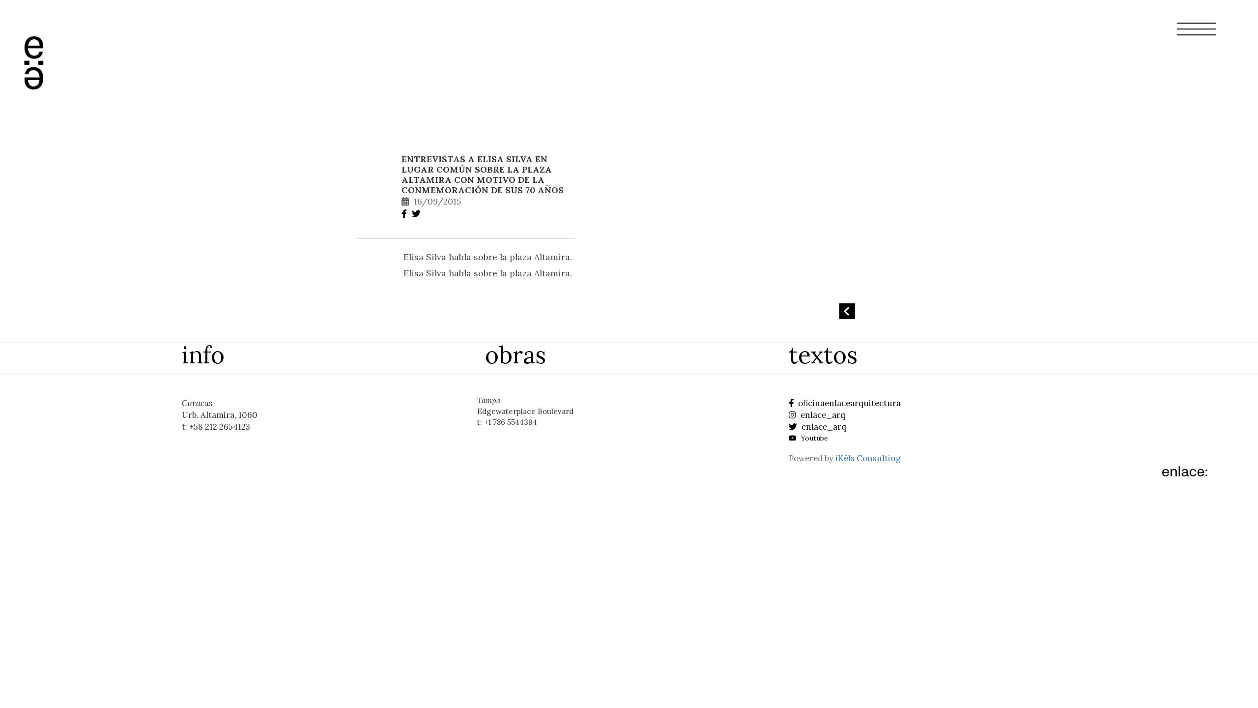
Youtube (813, 438)
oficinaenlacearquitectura (848, 403)
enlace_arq (822, 415)
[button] (1197, 35)
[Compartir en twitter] (417, 213)
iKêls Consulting (868, 458)
